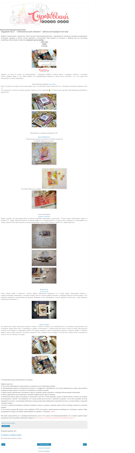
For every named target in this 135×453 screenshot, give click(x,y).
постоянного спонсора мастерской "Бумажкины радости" (55, 418)
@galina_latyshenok (44, 216)
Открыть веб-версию (44, 448)
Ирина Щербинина (44, 137)
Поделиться (6, 426)
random (52, 411)
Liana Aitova (52, 84)
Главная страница (44, 444)
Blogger (47, 451)
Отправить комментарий (11, 435)
